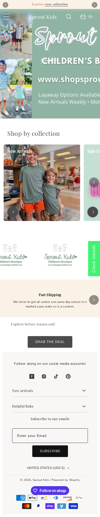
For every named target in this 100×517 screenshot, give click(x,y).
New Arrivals (19, 151)
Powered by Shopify (66, 480)
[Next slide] (94, 5)
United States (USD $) (46, 468)
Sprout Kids (41, 480)
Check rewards (94, 258)
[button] (6, 16)
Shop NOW (50, 60)
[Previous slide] (5, 5)
